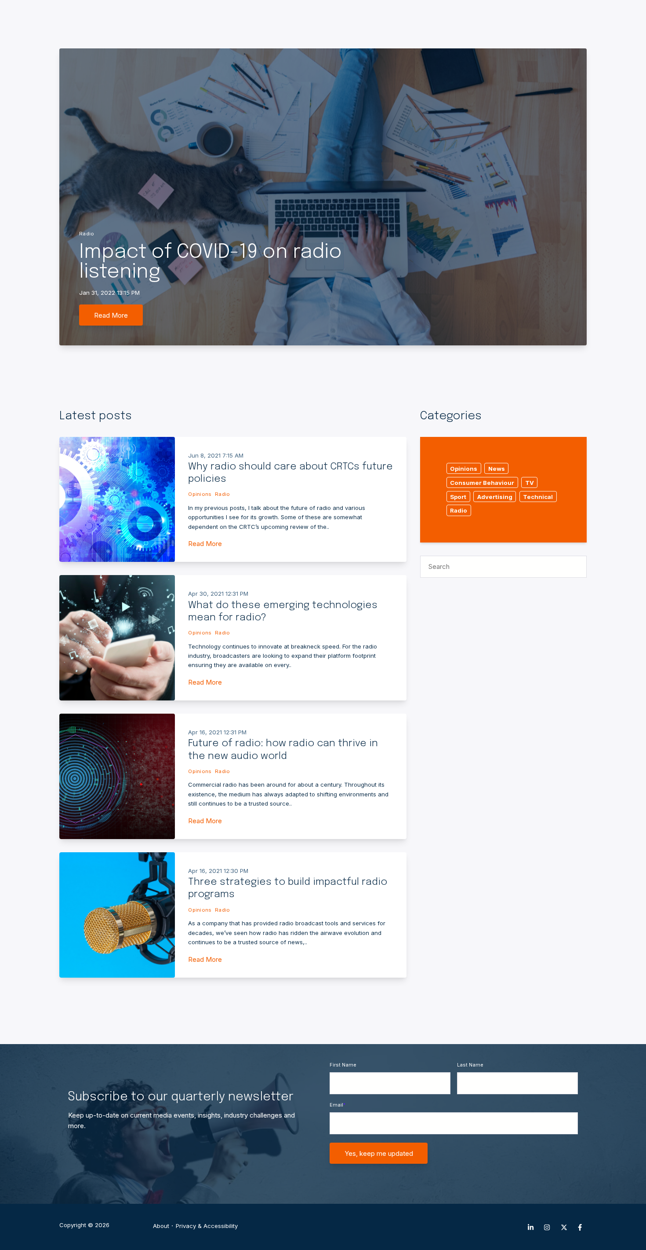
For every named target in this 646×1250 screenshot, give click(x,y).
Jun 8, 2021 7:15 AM (215, 455)
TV (529, 482)
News (496, 468)
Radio (86, 234)
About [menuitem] (161, 1226)
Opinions (199, 494)
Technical (538, 496)
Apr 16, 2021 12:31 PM (217, 732)
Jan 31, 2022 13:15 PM (109, 292)
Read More (111, 315)
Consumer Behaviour (482, 482)
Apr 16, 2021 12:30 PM (218, 870)
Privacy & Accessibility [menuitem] (207, 1226)
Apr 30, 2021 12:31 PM (218, 593)
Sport (458, 496)
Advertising (494, 496)
